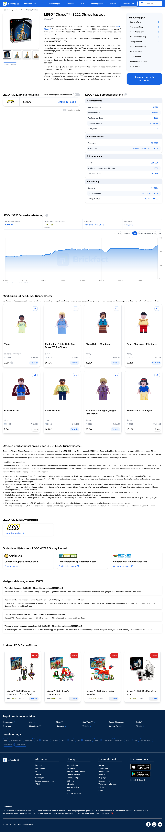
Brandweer (118, 740)
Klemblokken (104, 781)
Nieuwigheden (97, 3)
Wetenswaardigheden (107, 784)
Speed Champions (116, 722)
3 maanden (127, 233)
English (133, 780)
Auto (71, 740)
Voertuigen (55, 740)
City (31, 722)
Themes (70, 3)
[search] (142, 3)
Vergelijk (102, 778)
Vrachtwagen (8, 745)
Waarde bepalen (74, 793)
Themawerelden (73, 774)
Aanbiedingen (54, 3)
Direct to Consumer (10, 64)
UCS (36, 740)
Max (160, 233)
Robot (97, 740)
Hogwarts (45, 740)
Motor (135, 740)
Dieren (64, 740)
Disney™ (154, 112)
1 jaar (134, 233)
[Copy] (125, 94)
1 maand (118, 233)
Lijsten (101, 790)
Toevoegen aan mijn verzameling (144, 79)
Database (71, 768)
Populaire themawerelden (19, 716)
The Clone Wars (20, 745)
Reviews (102, 774)
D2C (5, 740)
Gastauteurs (40, 768)
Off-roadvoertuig (146, 740)
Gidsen (113, 3)
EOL (82, 3)
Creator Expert (115, 726)
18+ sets (70, 784)
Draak (78, 740)
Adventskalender (16, 740)
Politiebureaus (107, 740)
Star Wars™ (87, 722)
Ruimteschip (87, 740)
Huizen (128, 740)
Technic (85, 726)
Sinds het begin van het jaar (147, 233)
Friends (139, 726)
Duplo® (139, 722)
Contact (38, 774)
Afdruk (37, 784)
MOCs (101, 787)
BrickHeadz (7, 726)
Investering (103, 768)
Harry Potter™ (35, 726)
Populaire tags (12, 734)
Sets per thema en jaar (76, 771)
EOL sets (70, 781)
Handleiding (103, 771)
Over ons (38, 765)
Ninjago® (60, 726)
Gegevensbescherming (44, 781)
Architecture (8, 722)
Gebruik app (128, 3)
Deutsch (142, 780)
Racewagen (28, 740)
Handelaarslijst (73, 778)
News (69, 790)
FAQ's (37, 771)
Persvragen (39, 778)
